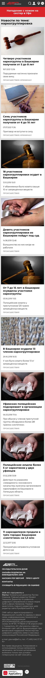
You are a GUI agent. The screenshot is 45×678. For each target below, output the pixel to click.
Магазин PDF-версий (13, 578)
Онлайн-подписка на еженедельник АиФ (13, 573)
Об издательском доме (15, 569)
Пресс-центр (32, 578)
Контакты (7, 582)
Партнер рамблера (24, 666)
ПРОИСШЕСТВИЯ (11, 193)
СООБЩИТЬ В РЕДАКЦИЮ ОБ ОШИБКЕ (20, 585)
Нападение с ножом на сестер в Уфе (22, 12)
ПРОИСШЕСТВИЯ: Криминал (17, 80)
